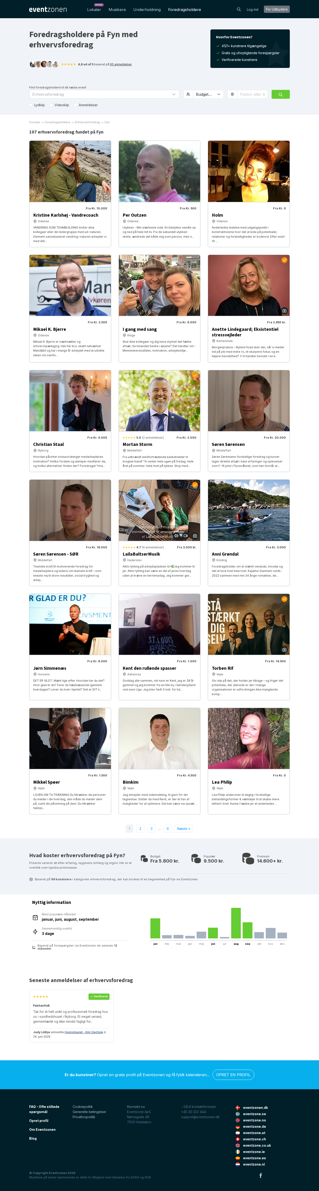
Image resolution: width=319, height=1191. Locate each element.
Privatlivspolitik (84, 1117)
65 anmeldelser (121, 64)
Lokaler (95, 8)
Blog (33, 1138)
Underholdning (147, 9)
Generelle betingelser (89, 1112)
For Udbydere (277, 9)
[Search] (239, 9)
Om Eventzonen (42, 1129)
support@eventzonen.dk (200, 1117)
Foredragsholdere (184, 9)
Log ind (252, 9)
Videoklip (61, 105)
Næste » (183, 829)
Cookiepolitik (83, 1107)
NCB (148, 1177)
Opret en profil (233, 1074)
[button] (104, 94)
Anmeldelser (88, 105)
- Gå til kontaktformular (198, 1107)
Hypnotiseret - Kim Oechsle (84, 1032)
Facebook (260, 1175)
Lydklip (39, 105)
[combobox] (252, 94)
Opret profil (38, 1121)
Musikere (117, 9)
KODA (135, 1177)
